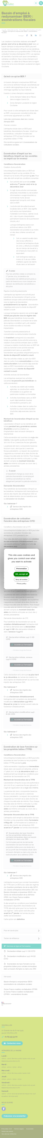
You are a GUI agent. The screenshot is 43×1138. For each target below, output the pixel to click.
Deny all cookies (21, 579)
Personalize (21, 569)
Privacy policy (21, 583)
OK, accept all (21, 574)
